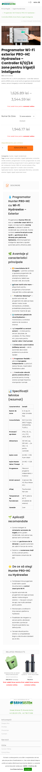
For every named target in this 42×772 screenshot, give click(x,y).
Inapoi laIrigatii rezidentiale (32, 21)
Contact (4, 734)
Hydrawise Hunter (7, 170)
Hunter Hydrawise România (23, 170)
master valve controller (25, 167)
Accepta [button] (28, 769)
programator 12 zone (18, 160)
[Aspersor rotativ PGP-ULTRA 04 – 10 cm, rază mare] (30, 663)
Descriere (15, 185)
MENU (36, 2)
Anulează (22, 121)
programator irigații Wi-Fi (9, 167)
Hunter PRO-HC (16, 165)
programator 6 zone (21, 163)
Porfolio (4, 727)
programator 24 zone (33, 160)
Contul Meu (5, 752)
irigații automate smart (18, 172)
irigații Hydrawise (26, 158)
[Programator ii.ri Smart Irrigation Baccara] (12, 663)
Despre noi (5, 723)
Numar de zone (8, 116)
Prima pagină (5, 9)
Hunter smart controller (13, 158)
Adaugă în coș (20, 148)
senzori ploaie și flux (28, 165)
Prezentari (5, 730)
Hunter (11, 156)
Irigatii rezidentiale (19, 9)
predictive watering (7, 163)
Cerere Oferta (6, 749)
